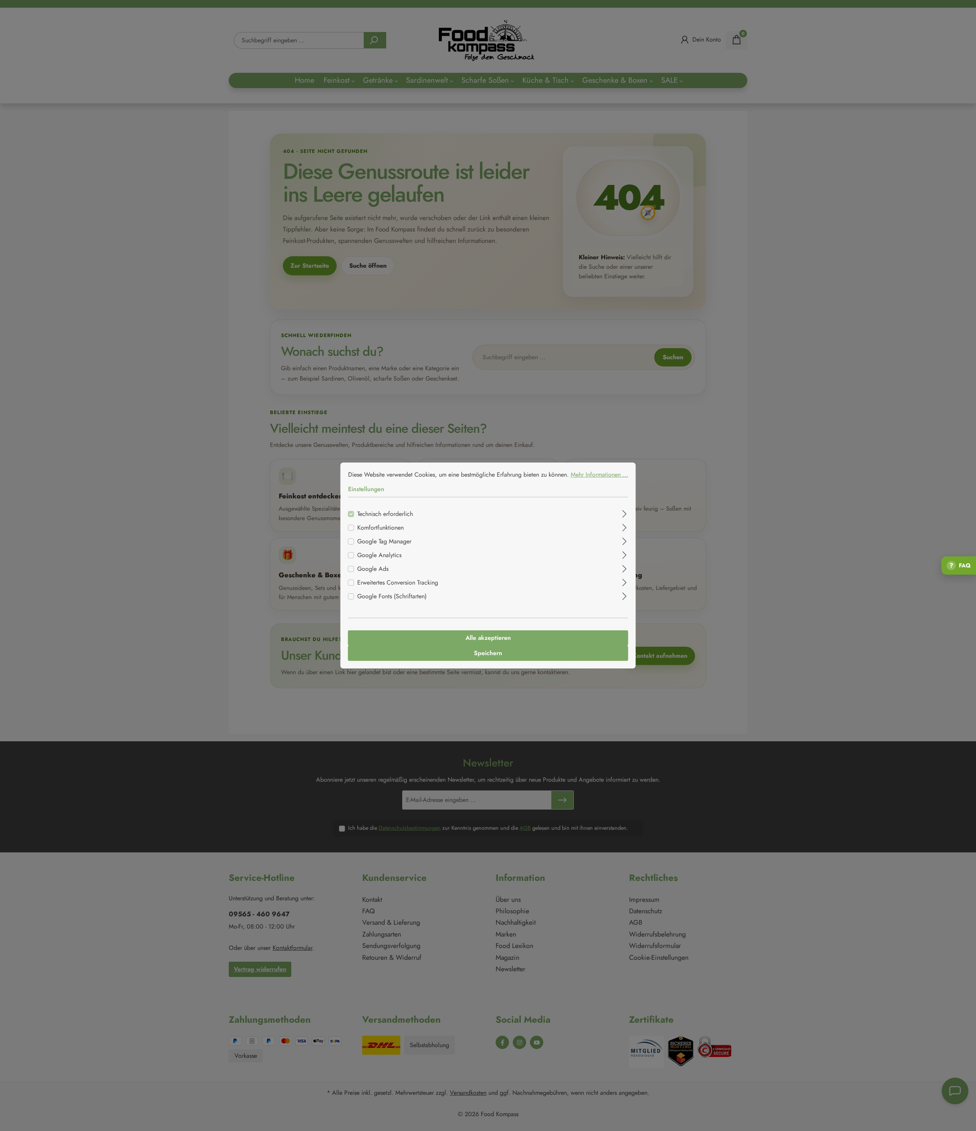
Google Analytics (379, 555)
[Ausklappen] (624, 513)
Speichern (488, 653)
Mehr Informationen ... (599, 474)
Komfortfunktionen (380, 527)
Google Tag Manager (384, 541)
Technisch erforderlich (385, 513)
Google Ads (372, 568)
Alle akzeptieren (488, 637)
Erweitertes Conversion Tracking (397, 582)
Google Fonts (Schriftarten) (392, 596)
